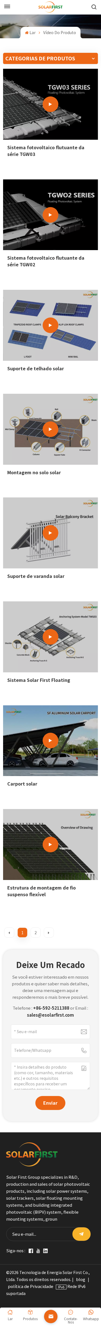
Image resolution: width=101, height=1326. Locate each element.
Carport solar (22, 783)
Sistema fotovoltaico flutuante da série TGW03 (45, 151)
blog (80, 1279)
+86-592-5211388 (51, 1007)
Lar (32, 32)
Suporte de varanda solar (36, 576)
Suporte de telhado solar (35, 368)
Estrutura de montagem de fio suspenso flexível (41, 891)
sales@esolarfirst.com (50, 1014)
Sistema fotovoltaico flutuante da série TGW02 (45, 261)
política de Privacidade (30, 1286)
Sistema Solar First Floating (38, 680)
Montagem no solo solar (34, 472)
